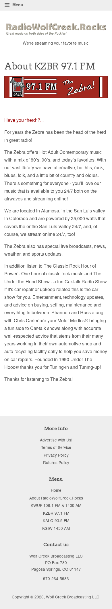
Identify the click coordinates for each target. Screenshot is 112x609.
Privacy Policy (56, 455)
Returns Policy (56, 462)
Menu (17, 4)
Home (56, 490)
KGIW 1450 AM (56, 528)
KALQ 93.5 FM (56, 520)
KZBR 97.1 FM (56, 513)
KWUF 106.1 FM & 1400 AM (56, 505)
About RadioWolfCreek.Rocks (56, 498)
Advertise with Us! (56, 440)
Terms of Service (56, 447)
